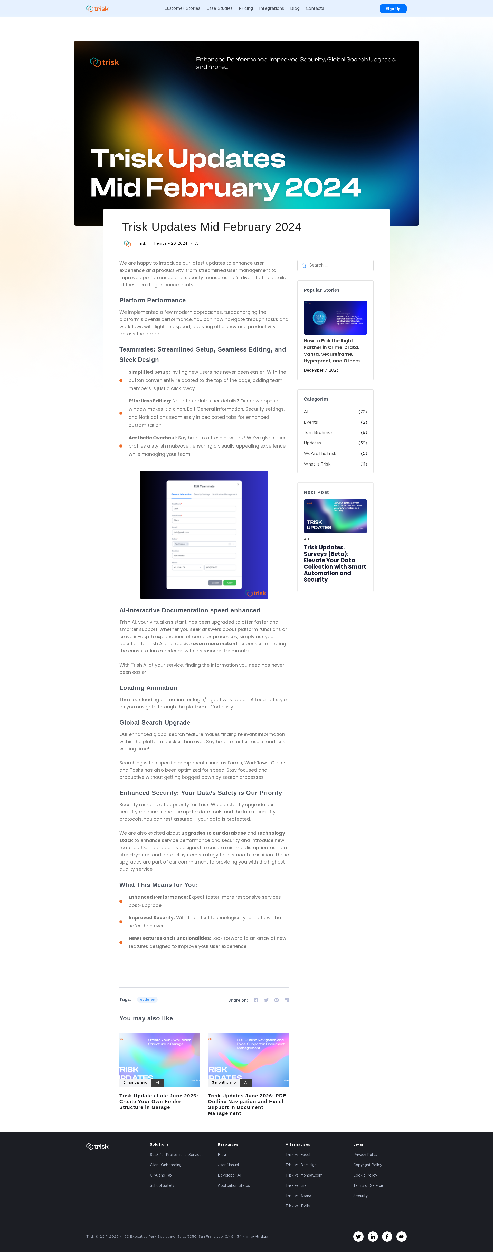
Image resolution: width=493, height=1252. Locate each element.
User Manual (228, 1165)
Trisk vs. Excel (298, 1154)
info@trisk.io (257, 1236)
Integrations (271, 9)
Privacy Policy (365, 1154)
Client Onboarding (166, 1165)
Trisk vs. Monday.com (304, 1175)
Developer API (231, 1175)
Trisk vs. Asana (298, 1196)
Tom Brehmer (318, 433)
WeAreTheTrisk (320, 454)
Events (311, 422)
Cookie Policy (365, 1175)
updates (147, 999)
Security (360, 1196)
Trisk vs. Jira (296, 1185)
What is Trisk (317, 464)
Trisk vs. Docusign (301, 1165)
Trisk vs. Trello (298, 1206)
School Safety (162, 1185)
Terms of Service (368, 1185)
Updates (312, 443)
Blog (295, 9)
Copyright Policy (367, 1165)
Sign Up (393, 9)
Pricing (246, 9)
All (197, 243)
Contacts (315, 9)
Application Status (234, 1185)
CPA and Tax (161, 1175)
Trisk (142, 243)
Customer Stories (182, 9)
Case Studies (219, 9)
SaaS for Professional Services (176, 1154)
